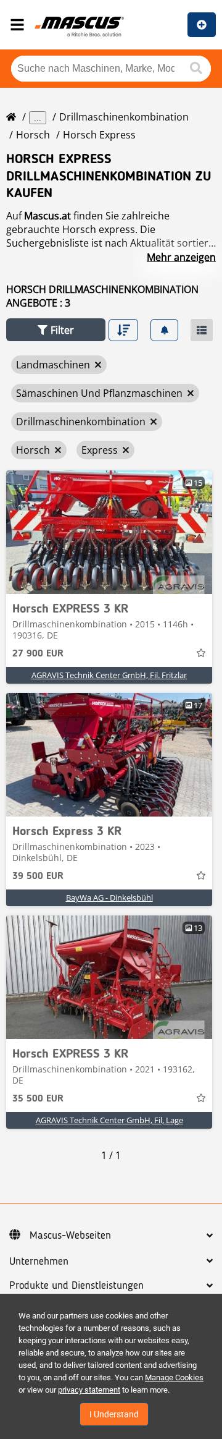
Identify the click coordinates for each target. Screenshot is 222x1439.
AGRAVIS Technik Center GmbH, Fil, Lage (109, 1120)
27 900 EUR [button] (38, 654)
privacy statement (89, 1389)
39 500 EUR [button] (38, 876)
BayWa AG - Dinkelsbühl (109, 897)
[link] (109, 532)
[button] (55, 329)
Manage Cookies (174, 1377)
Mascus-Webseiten (70, 1235)
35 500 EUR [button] (38, 1099)
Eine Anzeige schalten (201, 24)
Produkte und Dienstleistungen (76, 1285)
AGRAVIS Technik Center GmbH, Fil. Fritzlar (109, 675)
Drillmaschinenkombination (124, 117)
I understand (114, 1414)
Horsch (33, 135)
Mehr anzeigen (181, 257)
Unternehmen (38, 1261)
